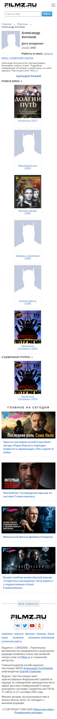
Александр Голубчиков (38, 668)
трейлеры (7, 633)
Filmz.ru (25, 657)
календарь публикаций (41, 637)
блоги (51, 633)
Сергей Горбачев (30, 671)
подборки (18, 637)
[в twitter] (25, 625)
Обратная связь (43, 709)
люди (5, 637)
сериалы (41, 633)
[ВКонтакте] (17, 625)
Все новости (28, 603)
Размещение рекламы (29, 712)
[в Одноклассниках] (39, 625)
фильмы (30, 633)
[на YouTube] (32, 625)
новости (19, 633)
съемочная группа (21, 57)
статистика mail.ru (12, 641)
